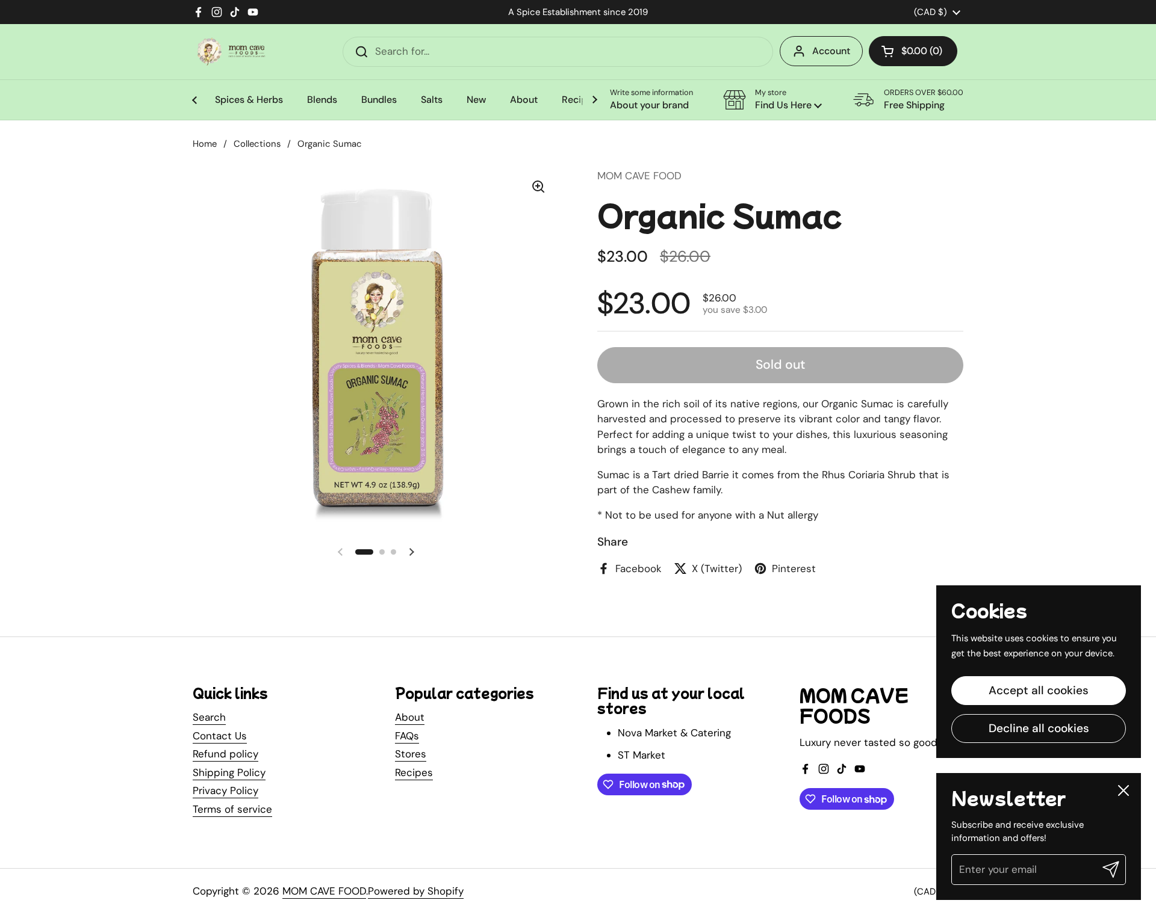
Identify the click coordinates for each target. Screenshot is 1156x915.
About (409, 717)
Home (205, 144)
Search (209, 717)
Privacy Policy (225, 790)
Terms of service (232, 809)
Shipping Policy (229, 772)
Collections (257, 144)
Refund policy (225, 753)
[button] (913, 51)
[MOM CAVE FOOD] (231, 51)
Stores (410, 753)
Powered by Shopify (416, 891)
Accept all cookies (1039, 690)
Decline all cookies (1039, 728)
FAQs (407, 735)
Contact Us (220, 735)
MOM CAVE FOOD (324, 891)
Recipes (414, 772)
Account (831, 51)
